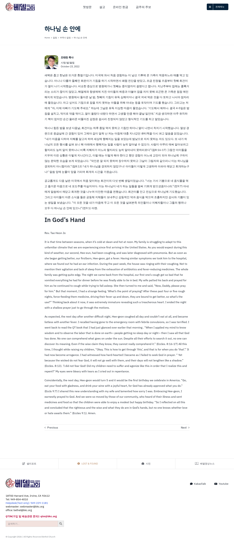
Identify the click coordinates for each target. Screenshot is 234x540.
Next (184, 427)
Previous (52, 427)
